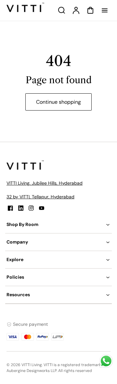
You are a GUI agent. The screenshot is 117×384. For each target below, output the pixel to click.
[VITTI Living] (26, 168)
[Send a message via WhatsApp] (106, 361)
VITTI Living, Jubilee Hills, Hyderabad (44, 183)
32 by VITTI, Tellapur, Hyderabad (40, 197)
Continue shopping (58, 102)
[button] (58, 224)
